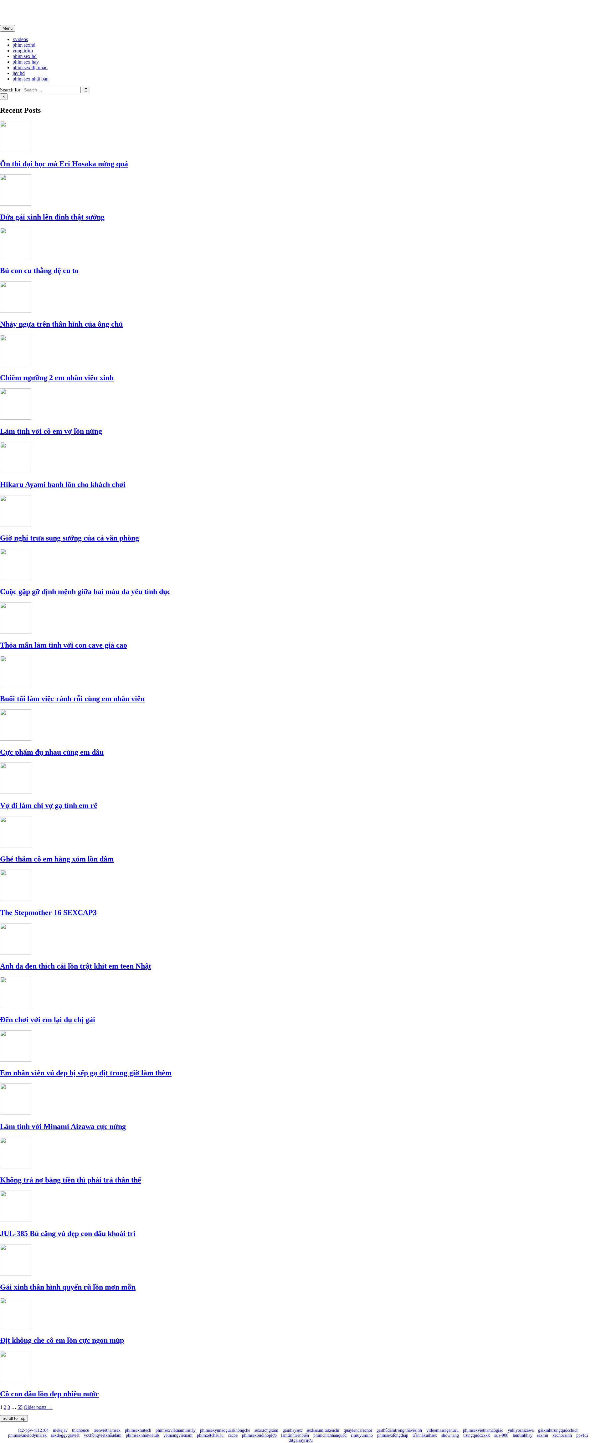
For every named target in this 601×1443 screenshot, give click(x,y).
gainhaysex (292, 1430)
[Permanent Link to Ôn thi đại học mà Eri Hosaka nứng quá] (15, 150)
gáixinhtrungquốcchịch (558, 1430)
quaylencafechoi (358, 1430)
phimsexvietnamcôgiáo (483, 1430)
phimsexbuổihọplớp (259, 1435)
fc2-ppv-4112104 (33, 1430)
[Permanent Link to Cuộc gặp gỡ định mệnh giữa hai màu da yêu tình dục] (15, 578)
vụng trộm (23, 50)
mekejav (60, 1430)
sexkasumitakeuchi (322, 1430)
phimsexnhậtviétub (142, 1435)
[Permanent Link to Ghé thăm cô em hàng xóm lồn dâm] (15, 845)
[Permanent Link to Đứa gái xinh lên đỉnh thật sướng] (15, 204)
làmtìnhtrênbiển (295, 1435)
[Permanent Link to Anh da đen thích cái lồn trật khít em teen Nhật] (15, 952)
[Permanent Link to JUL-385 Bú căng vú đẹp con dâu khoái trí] (15, 1220)
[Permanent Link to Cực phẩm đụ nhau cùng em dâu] (15, 739)
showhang (450, 1435)
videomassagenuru (442, 1430)
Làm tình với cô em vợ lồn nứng (51, 431)
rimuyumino (362, 1435)
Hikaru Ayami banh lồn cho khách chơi (63, 484)
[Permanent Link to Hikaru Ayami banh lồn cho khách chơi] (15, 471)
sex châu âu (24, 12)
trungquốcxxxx (476, 1435)
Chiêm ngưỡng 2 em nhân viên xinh (57, 378)
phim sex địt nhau (30, 67)
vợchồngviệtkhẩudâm (102, 1435)
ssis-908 (501, 1435)
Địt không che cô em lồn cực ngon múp (62, 1340)
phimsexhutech (138, 1430)
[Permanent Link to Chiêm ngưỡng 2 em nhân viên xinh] (15, 364)
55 (20, 1407)
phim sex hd (25, 56)
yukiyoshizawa (521, 1430)
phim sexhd (24, 45)
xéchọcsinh (562, 1435)
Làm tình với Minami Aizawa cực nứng (63, 1126)
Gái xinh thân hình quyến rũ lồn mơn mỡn (68, 1287)
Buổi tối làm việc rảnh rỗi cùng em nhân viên (72, 699)
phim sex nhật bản (31, 78)
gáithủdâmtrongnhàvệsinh (399, 1430)
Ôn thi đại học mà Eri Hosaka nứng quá (64, 164)
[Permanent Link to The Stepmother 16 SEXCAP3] (15, 899)
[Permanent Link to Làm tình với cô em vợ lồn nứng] (15, 418)
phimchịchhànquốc (330, 1435)
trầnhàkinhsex (425, 1435)
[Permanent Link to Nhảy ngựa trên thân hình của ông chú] (15, 310)
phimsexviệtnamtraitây (176, 1430)
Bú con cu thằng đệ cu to (39, 270)
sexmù (542, 1435)
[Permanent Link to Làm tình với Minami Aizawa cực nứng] (15, 1113)
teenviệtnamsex (107, 1430)
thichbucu (80, 1430)
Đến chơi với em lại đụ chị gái (47, 1020)
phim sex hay (26, 62)
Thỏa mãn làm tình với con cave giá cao (63, 645)
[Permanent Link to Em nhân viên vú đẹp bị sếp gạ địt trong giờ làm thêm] (15, 1060)
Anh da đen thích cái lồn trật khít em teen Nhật (75, 966)
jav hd (19, 73)
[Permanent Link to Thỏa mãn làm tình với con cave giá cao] (15, 631)
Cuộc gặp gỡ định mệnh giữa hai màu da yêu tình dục (85, 591)
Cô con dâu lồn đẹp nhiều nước (49, 1394)
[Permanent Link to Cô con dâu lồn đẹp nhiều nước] (15, 1380)
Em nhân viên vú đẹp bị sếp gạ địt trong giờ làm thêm (86, 1073)
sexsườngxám (266, 1430)
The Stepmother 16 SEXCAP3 (48, 912)
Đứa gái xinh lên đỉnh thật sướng (52, 217)
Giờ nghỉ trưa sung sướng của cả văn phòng (69, 538)
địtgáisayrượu (301, 1440)
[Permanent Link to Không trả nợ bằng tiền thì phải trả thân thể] (15, 1166)
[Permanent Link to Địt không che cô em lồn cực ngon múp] (15, 1327)
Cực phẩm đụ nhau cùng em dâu (52, 752)
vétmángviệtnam (178, 1435)
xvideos (20, 39)
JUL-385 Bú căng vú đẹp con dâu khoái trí (68, 1233)
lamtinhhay (522, 1435)
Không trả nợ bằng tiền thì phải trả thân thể (70, 1180)
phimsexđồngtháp (392, 1435)
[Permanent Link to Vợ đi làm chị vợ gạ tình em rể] (15, 792)
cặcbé (233, 1435)
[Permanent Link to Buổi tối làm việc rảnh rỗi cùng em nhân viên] (15, 685)
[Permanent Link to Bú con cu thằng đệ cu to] (15, 257)
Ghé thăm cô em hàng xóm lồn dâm (57, 859)
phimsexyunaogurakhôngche (225, 1430)
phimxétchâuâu (210, 1435)
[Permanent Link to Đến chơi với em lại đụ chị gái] (15, 1006)
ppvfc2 (582, 1435)
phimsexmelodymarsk (27, 1435)
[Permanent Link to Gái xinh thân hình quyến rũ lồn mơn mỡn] (15, 1273)
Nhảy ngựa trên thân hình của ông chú (61, 324)
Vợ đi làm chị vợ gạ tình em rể (48, 805)
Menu (8, 28)
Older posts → (38, 1407)
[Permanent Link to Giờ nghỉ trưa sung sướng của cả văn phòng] (15, 524)
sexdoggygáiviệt (65, 1435)
